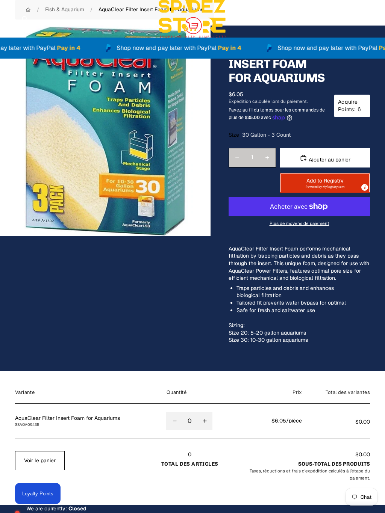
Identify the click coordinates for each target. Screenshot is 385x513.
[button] (325, 183)
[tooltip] (364, 187)
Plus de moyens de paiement (299, 223)
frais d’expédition (309, 471)
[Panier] (376, 19)
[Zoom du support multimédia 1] (105, 131)
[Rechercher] (25, 19)
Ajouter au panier (328, 159)
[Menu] (8, 18)
